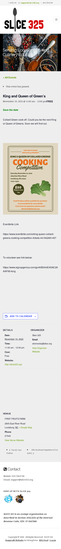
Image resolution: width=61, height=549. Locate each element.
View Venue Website (14, 440)
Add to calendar (21, 316)
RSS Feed (43, 540)
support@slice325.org (30, 3)
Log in (53, 540)
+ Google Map (25, 427)
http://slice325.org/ (13, 364)
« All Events (9, 77)
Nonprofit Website (14, 540)
